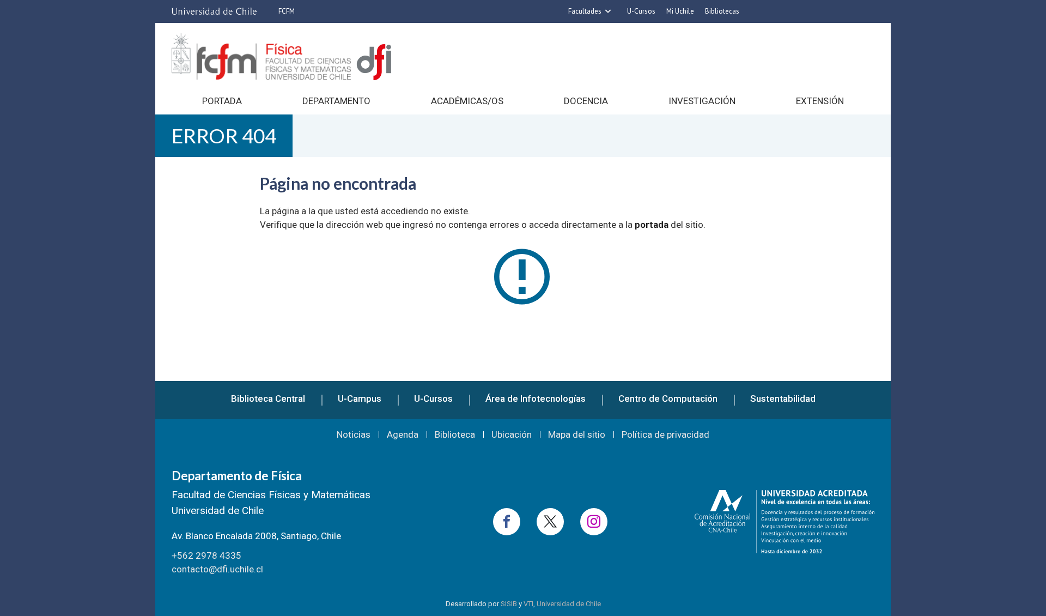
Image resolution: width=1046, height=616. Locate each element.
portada (651, 224)
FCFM (286, 11)
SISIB (509, 604)
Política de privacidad (665, 434)
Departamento (336, 100)
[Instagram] (593, 521)
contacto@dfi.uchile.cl (217, 569)
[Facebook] (506, 521)
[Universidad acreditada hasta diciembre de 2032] (784, 522)
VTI (528, 604)
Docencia (586, 100)
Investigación (701, 100)
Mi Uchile (680, 11)
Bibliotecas (722, 11)
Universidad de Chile (569, 604)
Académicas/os (467, 100)
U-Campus (359, 398)
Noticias (353, 434)
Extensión (820, 100)
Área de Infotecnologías (535, 398)
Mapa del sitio (576, 434)
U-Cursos (641, 11)
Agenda (402, 434)
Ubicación (511, 434)
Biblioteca (455, 434)
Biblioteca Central (268, 398)
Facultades (584, 11)
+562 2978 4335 (206, 555)
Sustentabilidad (783, 398)
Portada (222, 100)
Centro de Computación (667, 398)
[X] (550, 521)
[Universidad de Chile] (214, 11)
